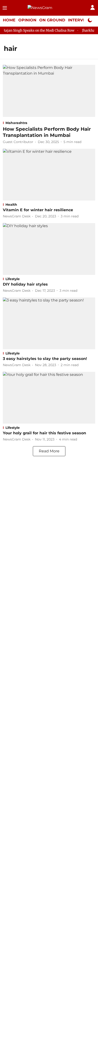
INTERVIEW (79, 20)
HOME (9, 20)
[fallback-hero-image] (49, 91)
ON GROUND (52, 20)
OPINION (27, 20)
